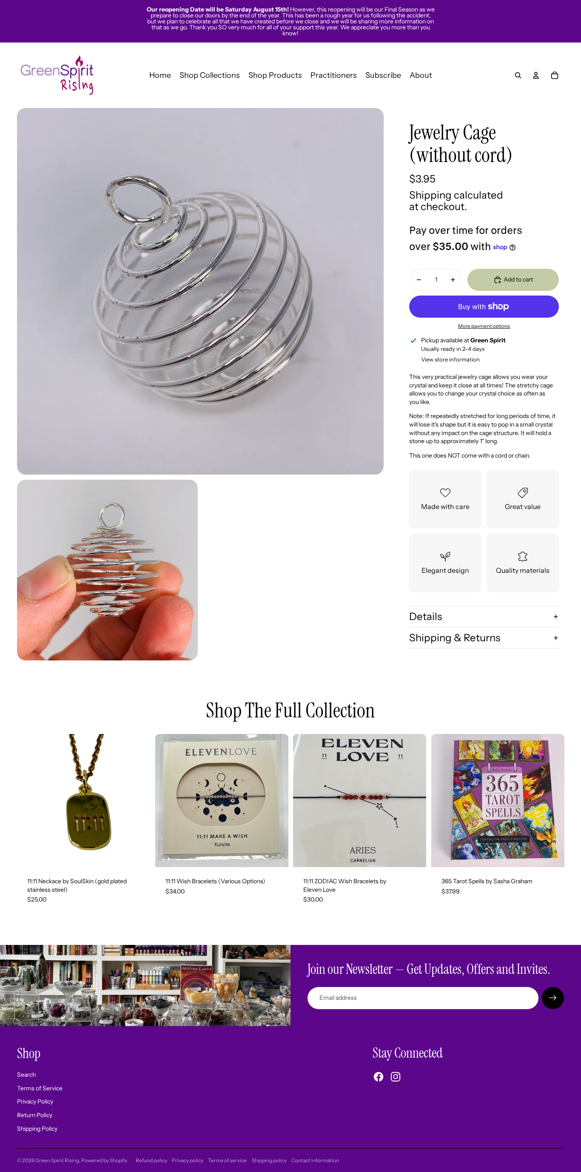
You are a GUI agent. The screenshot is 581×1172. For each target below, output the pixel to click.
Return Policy (34, 1115)
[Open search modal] (518, 75)
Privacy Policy (35, 1101)
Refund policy (151, 1160)
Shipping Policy (37, 1128)
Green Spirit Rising (57, 1160)
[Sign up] (553, 998)
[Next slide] (275, 800)
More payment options (484, 326)
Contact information (315, 1160)
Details (425, 616)
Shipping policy (269, 1160)
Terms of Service (40, 1088)
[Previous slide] (168, 800)
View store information (450, 359)
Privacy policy (187, 1160)
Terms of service (227, 1160)
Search (26, 1074)
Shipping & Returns (454, 638)
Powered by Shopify (104, 1160)
